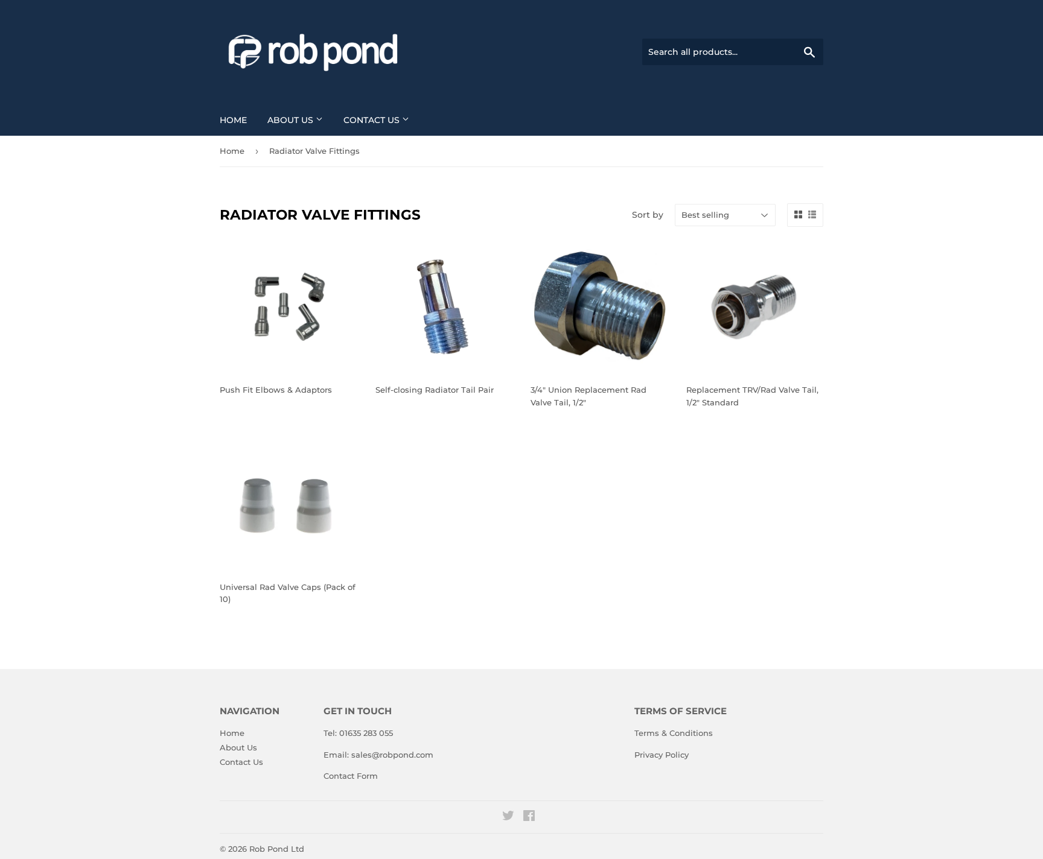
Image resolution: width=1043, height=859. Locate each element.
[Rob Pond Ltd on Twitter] (508, 817)
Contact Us (372, 120)
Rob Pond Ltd (276, 849)
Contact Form (351, 776)
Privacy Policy (661, 754)
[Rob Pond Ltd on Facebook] (529, 817)
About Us (291, 120)
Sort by (647, 214)
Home (233, 120)
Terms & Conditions (673, 733)
